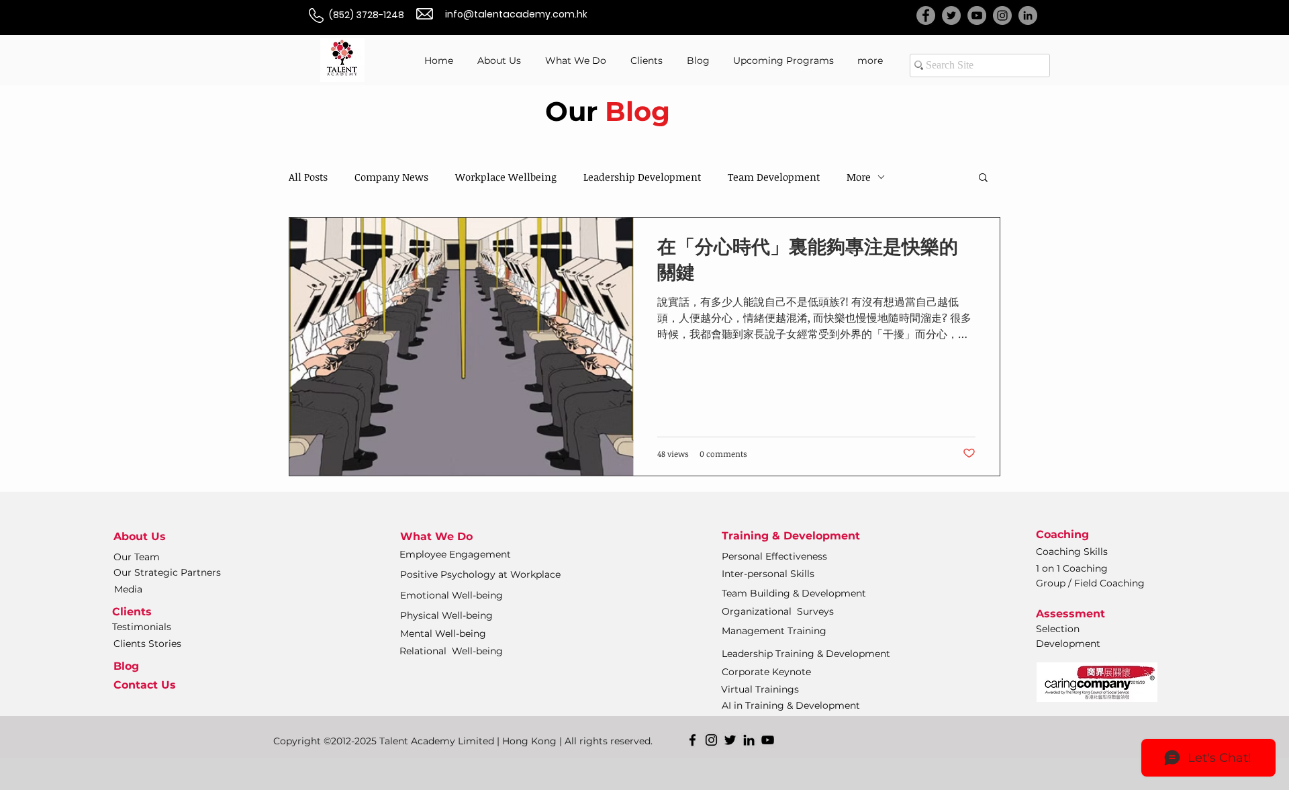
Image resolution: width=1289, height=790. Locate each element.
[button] (983, 178)
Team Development (774, 177)
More (859, 177)
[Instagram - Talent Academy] (1002, 15)
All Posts (308, 177)
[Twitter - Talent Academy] (951, 15)
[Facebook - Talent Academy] (925, 15)
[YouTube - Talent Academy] (976, 15)
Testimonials (141, 627)
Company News (391, 177)
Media (128, 589)
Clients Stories (147, 644)
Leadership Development (642, 177)
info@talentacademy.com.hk (516, 14)
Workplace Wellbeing (506, 177)
